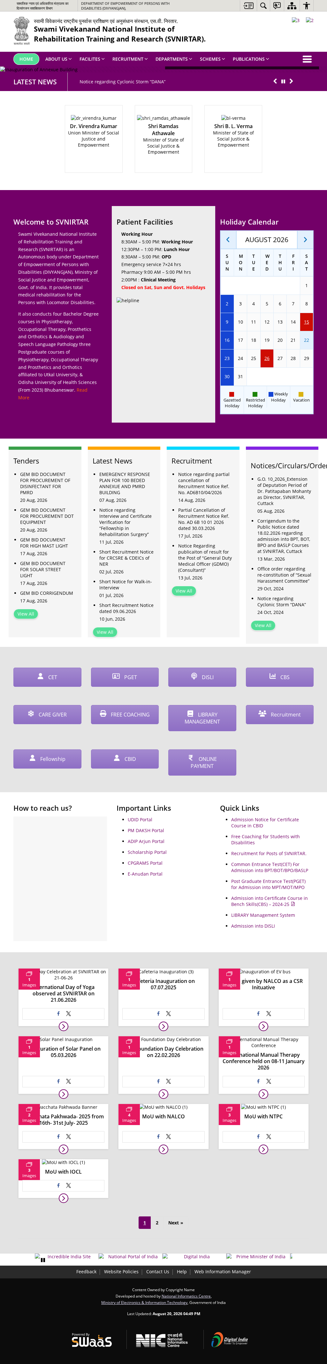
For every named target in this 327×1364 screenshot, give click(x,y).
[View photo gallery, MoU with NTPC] (263, 1149)
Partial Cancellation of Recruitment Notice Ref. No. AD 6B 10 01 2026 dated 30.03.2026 (203, 519)
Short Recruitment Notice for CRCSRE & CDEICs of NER (126, 558)
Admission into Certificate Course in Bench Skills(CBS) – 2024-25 (269, 901)
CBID (129, 758)
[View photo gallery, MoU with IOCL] (63, 1198)
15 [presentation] (306, 322)
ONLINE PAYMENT (204, 762)
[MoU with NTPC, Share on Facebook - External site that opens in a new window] (258, 1137)
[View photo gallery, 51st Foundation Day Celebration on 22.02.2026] (163, 1094)
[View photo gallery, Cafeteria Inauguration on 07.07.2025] (163, 1026)
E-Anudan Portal (145, 874)
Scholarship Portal (147, 852)
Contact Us (157, 1271)
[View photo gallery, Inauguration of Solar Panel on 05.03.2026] (63, 1094)
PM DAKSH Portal (146, 830)
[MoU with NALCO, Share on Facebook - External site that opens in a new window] (158, 1137)
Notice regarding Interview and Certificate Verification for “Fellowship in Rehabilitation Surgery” (125, 522)
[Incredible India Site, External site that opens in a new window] (66, 1256)
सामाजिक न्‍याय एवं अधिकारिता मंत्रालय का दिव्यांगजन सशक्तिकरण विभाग (42, 6)
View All (26, 614)
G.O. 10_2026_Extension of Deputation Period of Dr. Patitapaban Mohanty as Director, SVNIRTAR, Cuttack (284, 491)
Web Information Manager (222, 1271)
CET (52, 677)
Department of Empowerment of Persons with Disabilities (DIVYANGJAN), (125, 6)
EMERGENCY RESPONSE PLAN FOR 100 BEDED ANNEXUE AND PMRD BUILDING (124, 483)
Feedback (86, 1271)
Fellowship (52, 758)
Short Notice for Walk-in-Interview (125, 585)
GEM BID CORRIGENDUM (46, 593)
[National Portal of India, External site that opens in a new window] (130, 1256)
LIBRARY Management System (263, 915)
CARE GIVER (52, 714)
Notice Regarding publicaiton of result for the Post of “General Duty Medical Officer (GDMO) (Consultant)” (205, 558)
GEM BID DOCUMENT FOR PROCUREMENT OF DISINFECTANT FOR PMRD (45, 483)
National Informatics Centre (186, 1296)
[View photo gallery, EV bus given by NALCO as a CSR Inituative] (263, 1026)
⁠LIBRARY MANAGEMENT (202, 718)
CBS (284, 677)
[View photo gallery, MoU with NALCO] (163, 1149)
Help (182, 1271)
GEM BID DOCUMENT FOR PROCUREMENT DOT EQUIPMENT (47, 516)
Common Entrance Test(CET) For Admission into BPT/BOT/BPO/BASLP (269, 867)
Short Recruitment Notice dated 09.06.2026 (126, 608)
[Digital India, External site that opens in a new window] (194, 1256)
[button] (275, 81)
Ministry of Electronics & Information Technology (144, 1302)
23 (227, 358)
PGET (130, 677)
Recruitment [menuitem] (127, 59)
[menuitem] (263, 5)
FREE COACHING (130, 714)
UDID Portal (140, 819)
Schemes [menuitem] (210, 59)
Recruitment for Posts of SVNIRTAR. (269, 853)
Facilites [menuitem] (90, 59)
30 (227, 376)
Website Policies (121, 1271)
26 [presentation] (267, 358)
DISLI (207, 677)
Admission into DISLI (253, 926)
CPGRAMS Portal (145, 863)
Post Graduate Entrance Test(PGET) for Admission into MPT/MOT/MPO (268, 884)
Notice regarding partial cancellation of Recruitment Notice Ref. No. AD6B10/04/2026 (204, 483)
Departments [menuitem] (172, 59)
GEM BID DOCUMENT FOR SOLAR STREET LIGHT (42, 569)
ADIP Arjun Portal (146, 841)
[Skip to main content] (248, 5)
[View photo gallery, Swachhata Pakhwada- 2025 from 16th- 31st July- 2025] (63, 1149)
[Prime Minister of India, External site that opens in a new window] (258, 1256)
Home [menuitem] (26, 59)
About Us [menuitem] (56, 59)
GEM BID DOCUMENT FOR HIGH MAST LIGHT (44, 543)
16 (227, 340)
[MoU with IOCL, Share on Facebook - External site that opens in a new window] (58, 1186)
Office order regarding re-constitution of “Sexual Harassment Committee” (284, 575)
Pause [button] (43, 1260)
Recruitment (285, 714)
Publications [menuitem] (249, 59)
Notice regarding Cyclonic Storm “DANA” (116, 82)
